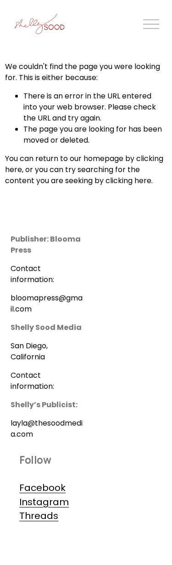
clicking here (128, 180)
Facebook (42, 487)
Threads (38, 515)
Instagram (44, 502)
